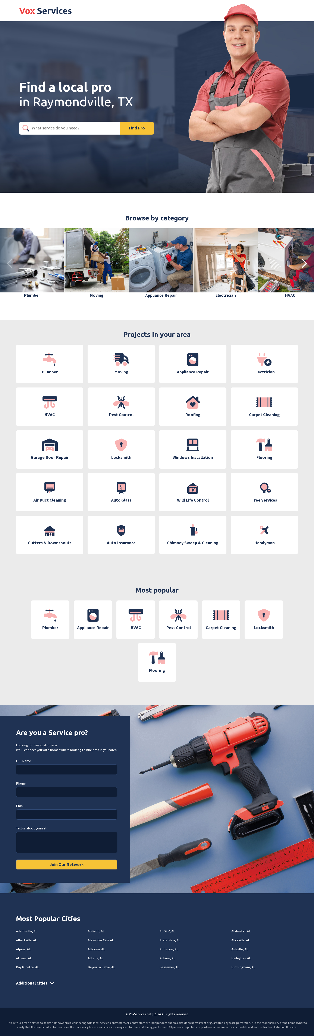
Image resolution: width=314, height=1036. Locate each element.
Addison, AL (96, 931)
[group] (32, 263)
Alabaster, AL (241, 931)
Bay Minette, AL (27, 967)
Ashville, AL (239, 949)
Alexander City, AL (101, 940)
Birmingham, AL (243, 967)
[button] (304, 263)
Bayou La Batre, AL (101, 967)
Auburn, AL (167, 958)
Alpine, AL (23, 949)
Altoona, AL (96, 949)
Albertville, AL (26, 940)
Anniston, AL (169, 949)
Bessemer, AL (169, 967)
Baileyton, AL (241, 958)
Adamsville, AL (26, 931)
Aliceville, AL (240, 940)
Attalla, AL (95, 958)
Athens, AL (24, 958)
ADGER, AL (167, 931)
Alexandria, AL (170, 940)
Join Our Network (67, 865)
